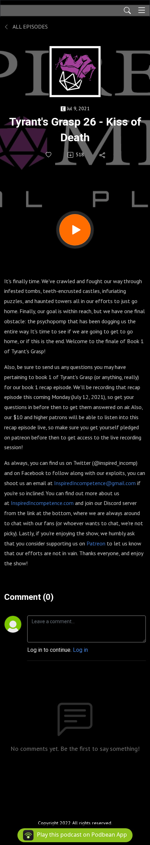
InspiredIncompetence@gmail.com (95, 483)
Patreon (96, 543)
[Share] (103, 155)
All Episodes (30, 26)
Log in (80, 650)
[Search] (127, 10)
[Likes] (49, 154)
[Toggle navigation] (142, 10)
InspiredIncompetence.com (42, 502)
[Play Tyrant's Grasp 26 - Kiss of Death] (75, 230)
